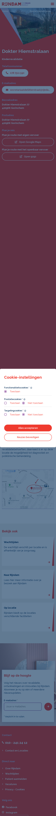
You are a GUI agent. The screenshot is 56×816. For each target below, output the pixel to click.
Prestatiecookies (13, 399)
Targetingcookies (13, 410)
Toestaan (15, 391)
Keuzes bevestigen (28, 437)
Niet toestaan (35, 403)
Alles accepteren (28, 427)
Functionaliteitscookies (16, 387)
